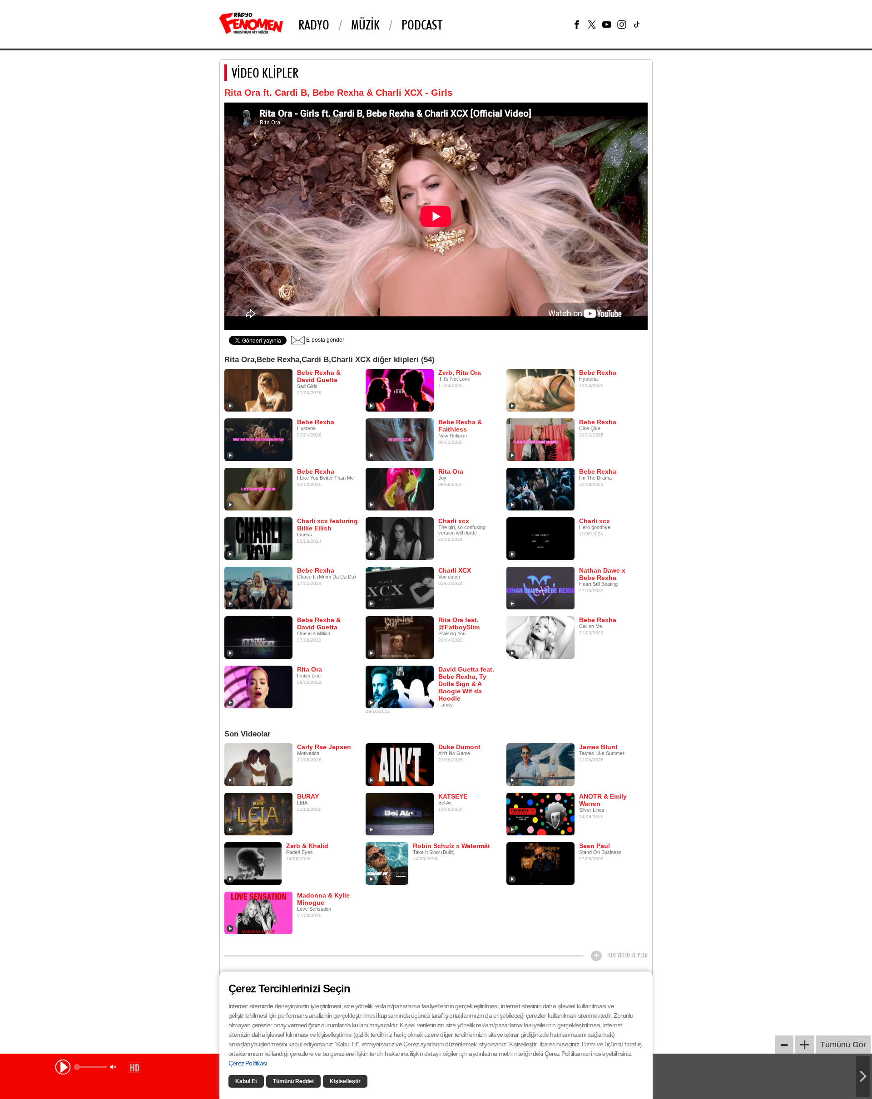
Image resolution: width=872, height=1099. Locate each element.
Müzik (365, 24)
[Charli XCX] (400, 587)
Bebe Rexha (597, 372)
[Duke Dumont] (400, 764)
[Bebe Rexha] (540, 390)
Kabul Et (246, 1081)
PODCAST (421, 24)
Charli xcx (453, 521)
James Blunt (598, 747)
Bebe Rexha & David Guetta (319, 376)
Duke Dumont (459, 747)
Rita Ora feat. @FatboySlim (459, 623)
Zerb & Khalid (307, 845)
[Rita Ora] (400, 489)
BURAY (308, 796)
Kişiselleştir (345, 1081)
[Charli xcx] (400, 538)
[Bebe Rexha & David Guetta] (258, 390)
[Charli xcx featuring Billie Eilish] (258, 538)
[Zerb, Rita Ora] (400, 390)
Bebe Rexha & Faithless (460, 425)
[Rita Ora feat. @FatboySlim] (400, 637)
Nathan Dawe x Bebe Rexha (602, 574)
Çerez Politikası (247, 1063)
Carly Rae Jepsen (324, 747)
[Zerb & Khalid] (253, 863)
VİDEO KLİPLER (265, 72)
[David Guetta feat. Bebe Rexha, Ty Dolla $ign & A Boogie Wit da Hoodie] (400, 686)
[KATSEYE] (400, 813)
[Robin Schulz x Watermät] (387, 863)
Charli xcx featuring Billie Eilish (327, 524)
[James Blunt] (540, 764)
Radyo (313, 24)
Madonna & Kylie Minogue (323, 899)
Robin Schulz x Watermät (451, 845)
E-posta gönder (324, 340)
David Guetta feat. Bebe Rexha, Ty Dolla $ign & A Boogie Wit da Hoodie (466, 684)
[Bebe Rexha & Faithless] (400, 439)
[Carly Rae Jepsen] (258, 764)
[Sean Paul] (540, 863)
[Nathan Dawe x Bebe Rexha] (540, 587)
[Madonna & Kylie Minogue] (258, 912)
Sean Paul (594, 845)
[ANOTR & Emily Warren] (540, 813)
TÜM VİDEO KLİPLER (627, 955)
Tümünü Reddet (293, 1081)
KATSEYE (452, 796)
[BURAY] (258, 813)
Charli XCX (454, 570)
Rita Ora (450, 471)
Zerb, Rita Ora (459, 372)
